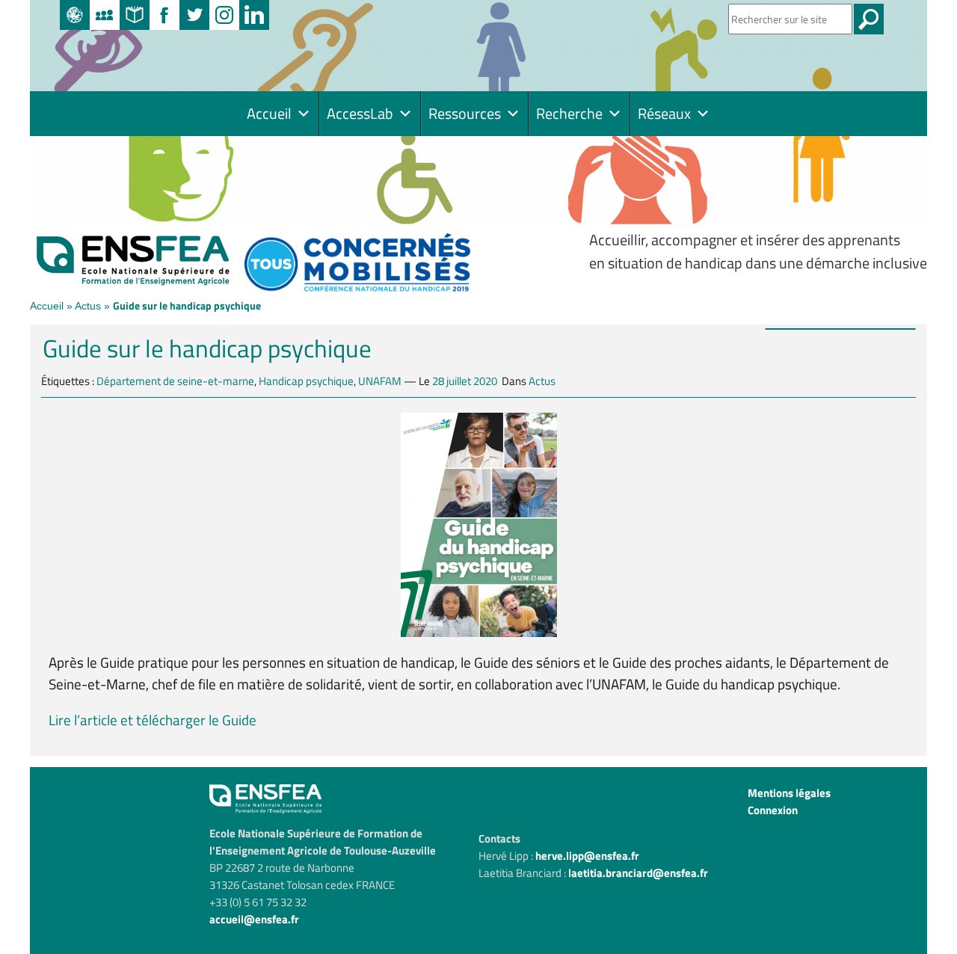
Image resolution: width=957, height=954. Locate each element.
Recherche (569, 113)
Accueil (269, 113)
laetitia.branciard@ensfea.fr (638, 872)
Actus (88, 306)
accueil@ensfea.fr (254, 919)
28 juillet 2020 (464, 381)
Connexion (773, 810)
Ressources (464, 113)
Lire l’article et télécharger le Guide (152, 719)
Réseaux (664, 113)
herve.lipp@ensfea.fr (587, 855)
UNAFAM (379, 381)
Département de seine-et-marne (175, 381)
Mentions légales (789, 792)
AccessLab (360, 113)
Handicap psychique (306, 381)
